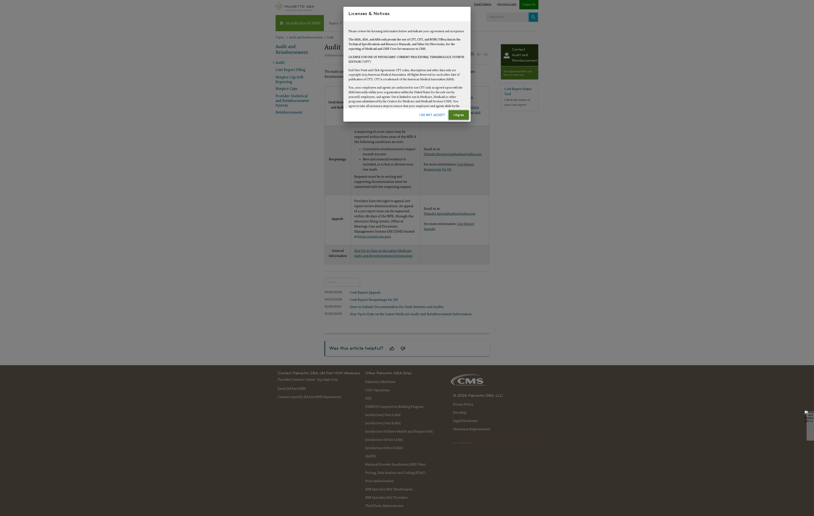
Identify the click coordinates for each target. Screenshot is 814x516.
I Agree (459, 115)
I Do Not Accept (432, 115)
